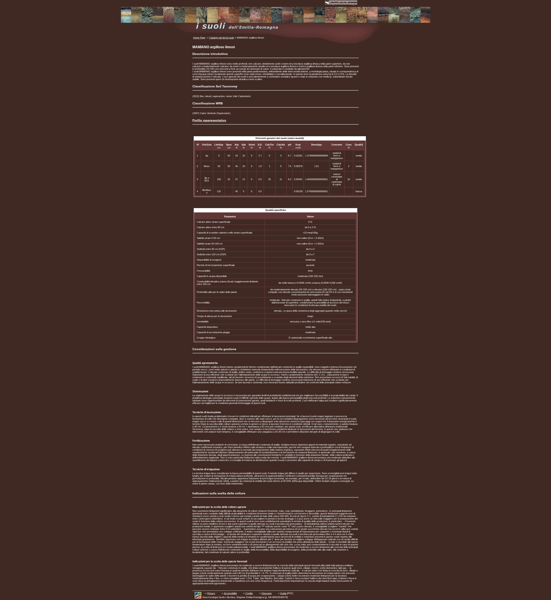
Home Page (199, 37)
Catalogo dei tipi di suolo (221, 37)
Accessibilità (230, 593)
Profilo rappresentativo (209, 120)
